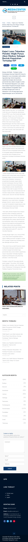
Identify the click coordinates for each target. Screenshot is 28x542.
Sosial (3, 419)
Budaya (4, 383)
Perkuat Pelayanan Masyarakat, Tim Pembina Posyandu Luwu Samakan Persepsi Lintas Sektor (11, 352)
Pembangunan (6, 405)
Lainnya (4, 394)
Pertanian (4, 416)
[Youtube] (17, 4)
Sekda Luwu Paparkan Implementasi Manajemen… (12, 307)
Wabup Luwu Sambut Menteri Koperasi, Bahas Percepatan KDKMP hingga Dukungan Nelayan (13, 327)
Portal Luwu (10, 493)
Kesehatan (5, 390)
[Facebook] (10, 4)
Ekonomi (4, 387)
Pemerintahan (6, 408)
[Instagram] (15, 4)
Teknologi (5, 423)
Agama (4, 379)
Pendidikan (5, 412)
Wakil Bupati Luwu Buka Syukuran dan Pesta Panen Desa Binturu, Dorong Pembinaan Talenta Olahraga (12, 336)
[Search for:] (7, 2)
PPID (8, 495)
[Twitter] (13, 4)
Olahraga (4, 398)
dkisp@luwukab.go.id (12, 511)
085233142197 (12, 508)
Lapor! (8, 497)
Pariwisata (5, 401)
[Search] (24, 2)
